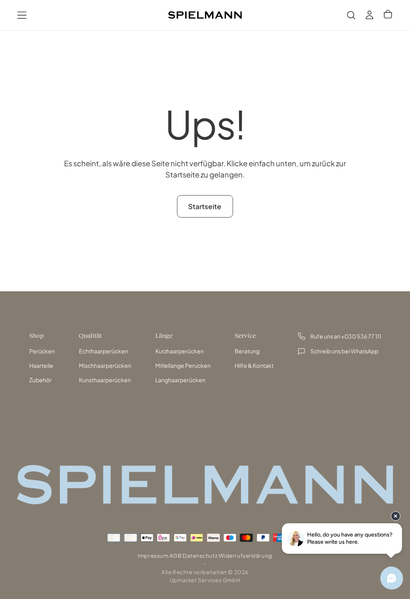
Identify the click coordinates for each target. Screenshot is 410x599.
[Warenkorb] (388, 15)
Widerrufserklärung (245, 555)
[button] (22, 15)
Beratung (247, 351)
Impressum (153, 555)
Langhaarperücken (180, 379)
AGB (175, 555)
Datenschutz (200, 555)
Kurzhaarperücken (179, 351)
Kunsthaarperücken (105, 379)
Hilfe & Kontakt (254, 365)
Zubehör (40, 379)
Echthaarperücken (103, 351)
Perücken (42, 351)
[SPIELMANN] (204, 484)
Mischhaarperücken (105, 365)
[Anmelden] (369, 15)
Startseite (204, 206)
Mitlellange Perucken (183, 365)
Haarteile (41, 365)
